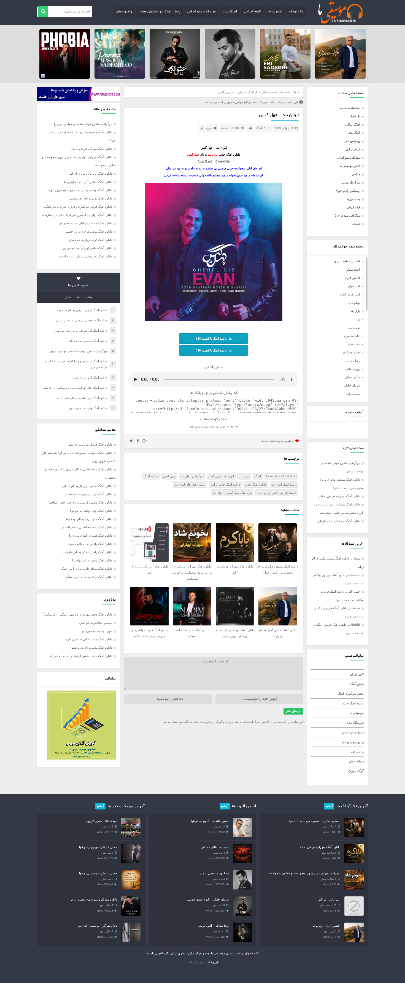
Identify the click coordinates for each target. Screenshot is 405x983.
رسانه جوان (356, 761)
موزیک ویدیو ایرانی (201, 12)
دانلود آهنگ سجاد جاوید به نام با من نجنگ (86, 568)
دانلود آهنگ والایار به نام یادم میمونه (90, 543)
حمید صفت (353, 344)
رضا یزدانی (353, 360)
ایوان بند (244, 476)
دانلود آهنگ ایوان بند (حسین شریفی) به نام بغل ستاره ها (77, 215)
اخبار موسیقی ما (349, 165)
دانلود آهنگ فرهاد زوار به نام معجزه (90, 239)
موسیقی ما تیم (195, 962)
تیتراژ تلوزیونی (351, 182)
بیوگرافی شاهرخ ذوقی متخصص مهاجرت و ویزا (83, 124)
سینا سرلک (353, 393)
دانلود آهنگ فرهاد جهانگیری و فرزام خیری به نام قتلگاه (78, 206)
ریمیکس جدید (351, 141)
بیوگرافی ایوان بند (192, 476)
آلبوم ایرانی (252, 12)
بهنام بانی (354, 302)
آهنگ (258, 476)
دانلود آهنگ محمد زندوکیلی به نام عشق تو (86, 223)
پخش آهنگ (357, 684)
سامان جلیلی (352, 385)
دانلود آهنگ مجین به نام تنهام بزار (91, 560)
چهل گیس (169, 476)
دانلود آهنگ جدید (353, 703)
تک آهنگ (296, 12)
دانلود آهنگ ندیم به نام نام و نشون (90, 647)
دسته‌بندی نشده (350, 108)
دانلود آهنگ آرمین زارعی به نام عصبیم (88, 494)
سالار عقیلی (352, 377)
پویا (358, 319)
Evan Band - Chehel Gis (281, 476)
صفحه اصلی (269, 92)
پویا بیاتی (354, 327)
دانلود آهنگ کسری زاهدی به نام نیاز (90, 535)
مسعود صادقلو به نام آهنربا (95, 622)
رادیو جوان (124, 12)
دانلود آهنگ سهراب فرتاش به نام (339, 496)
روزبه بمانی (353, 369)
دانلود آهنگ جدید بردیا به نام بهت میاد (89, 519)
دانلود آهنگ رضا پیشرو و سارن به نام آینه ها (85, 256)
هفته (89, 297)
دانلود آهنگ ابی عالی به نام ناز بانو (339, 521)
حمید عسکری (351, 352)
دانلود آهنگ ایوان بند (284, 484)
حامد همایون (352, 335)
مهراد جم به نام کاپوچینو (97, 631)
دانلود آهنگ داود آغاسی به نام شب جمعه (81, 397)
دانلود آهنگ (151, 476)
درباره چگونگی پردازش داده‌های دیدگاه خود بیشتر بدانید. (198, 721)
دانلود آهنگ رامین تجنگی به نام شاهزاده (87, 552)
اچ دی (346, 742)
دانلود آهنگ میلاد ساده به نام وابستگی (88, 577)
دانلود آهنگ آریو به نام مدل (90, 377)
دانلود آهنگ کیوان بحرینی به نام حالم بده (82, 310)
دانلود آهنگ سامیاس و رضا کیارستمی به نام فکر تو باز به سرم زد (76, 364)
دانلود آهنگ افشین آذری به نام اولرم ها (88, 181)
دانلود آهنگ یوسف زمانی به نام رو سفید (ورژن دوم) (80, 190)
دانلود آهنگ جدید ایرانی (225, 484)
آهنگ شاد (230, 12)
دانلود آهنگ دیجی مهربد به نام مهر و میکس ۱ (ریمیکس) (77, 614)
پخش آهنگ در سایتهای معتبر (159, 12)
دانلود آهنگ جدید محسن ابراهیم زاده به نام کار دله (81, 655)
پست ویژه (353, 199)
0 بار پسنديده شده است (277, 441)
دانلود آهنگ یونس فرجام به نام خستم (89, 231)
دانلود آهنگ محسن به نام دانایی (87, 340)
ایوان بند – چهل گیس (279, 115)
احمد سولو (353, 269)
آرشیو (329, 806)
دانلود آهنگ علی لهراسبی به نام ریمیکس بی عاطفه (75, 387)
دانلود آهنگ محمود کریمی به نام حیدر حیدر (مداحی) (80, 502)
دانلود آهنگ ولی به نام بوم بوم (88, 408)
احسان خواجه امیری (347, 261)
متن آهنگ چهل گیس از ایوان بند (232, 492)
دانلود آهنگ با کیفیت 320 (211, 350)
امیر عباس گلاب (350, 294)
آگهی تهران (357, 674)
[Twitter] (131, 441)
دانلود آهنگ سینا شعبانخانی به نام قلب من (86, 527)
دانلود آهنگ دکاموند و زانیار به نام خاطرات (86, 485)
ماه (78, 297)
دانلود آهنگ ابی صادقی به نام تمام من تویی (80, 330)
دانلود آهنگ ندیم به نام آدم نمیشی (91, 198)
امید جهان (354, 286)
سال (68, 297)
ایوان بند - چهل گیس (221, 476)
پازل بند (355, 311)
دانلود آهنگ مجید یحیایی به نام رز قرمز (88, 639)
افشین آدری (352, 277)
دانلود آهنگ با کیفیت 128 (211, 338)
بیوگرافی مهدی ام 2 (347, 215)
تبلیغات (356, 223)
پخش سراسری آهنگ (351, 693)
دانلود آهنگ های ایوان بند (190, 484)
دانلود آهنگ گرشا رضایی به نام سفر (90, 444)
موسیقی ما (357, 713)
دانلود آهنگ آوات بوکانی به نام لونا (91, 510)
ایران (345, 732)
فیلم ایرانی (353, 207)
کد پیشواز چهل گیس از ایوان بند (277, 492)
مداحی (356, 174)
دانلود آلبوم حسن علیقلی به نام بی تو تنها (81, 320)
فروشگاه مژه (355, 722)
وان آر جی (357, 751)
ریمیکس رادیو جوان (348, 190)
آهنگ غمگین (352, 124)
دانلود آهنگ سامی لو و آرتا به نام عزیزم (87, 248)
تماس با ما (275, 12)
